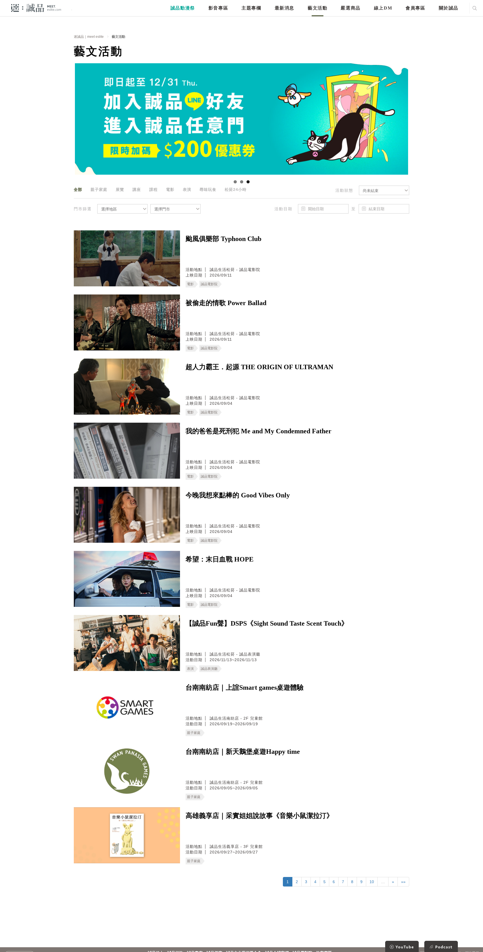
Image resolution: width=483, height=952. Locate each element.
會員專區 (415, 8)
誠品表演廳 (209, 669)
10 (372, 882)
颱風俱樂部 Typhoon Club (223, 238)
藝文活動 (317, 8)
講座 (136, 189)
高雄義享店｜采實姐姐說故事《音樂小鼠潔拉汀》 (259, 815)
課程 (153, 189)
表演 (187, 189)
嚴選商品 (350, 8)
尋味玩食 (208, 189)
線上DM (383, 8)
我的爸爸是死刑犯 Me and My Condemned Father (259, 431)
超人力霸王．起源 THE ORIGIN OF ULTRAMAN (259, 367)
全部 (78, 189)
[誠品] (36, 8)
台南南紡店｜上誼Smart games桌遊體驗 (245, 687)
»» (403, 882)
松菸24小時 (236, 189)
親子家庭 (99, 189)
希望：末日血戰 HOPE (220, 559)
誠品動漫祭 (183, 8)
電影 (170, 189)
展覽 (120, 189)
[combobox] (384, 190)
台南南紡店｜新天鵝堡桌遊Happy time (243, 751)
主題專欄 (251, 8)
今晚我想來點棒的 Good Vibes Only (238, 495)
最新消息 (284, 8)
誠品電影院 (209, 284)
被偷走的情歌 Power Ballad (226, 303)
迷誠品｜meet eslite (89, 37)
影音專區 (218, 8)
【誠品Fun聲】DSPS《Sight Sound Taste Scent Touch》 (267, 623)
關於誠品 (448, 8)
